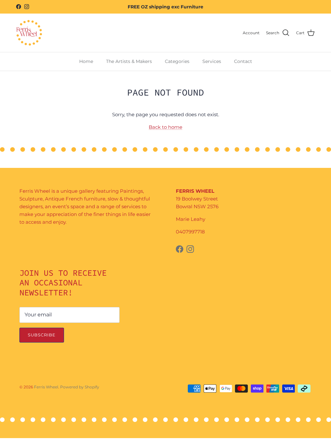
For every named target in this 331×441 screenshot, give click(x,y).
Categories (177, 61)
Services (211, 61)
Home (86, 61)
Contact (243, 61)
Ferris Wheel (46, 387)
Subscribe (42, 334)
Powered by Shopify (79, 387)
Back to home (165, 127)
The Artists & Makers (129, 61)
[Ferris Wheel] (29, 33)
